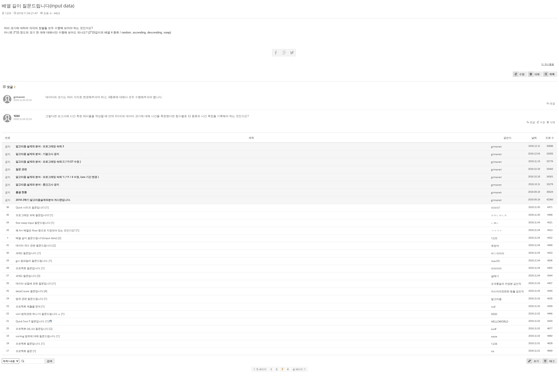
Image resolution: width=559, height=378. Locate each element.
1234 (494, 344)
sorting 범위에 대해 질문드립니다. (36, 336)
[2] (59, 238)
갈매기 (495, 276)
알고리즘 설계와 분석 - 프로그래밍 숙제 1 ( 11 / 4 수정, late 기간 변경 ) (57, 177)
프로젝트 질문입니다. (28, 268)
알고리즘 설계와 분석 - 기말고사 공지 (37, 154)
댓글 (552, 103)
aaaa (494, 336)
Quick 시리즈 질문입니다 (30, 207)
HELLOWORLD (499, 321)
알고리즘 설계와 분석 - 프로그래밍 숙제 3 (40, 146)
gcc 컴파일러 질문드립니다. (32, 261)
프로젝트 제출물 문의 (28, 306)
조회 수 (549, 138)
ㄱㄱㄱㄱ (496, 230)
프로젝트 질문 (24, 351)
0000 (494, 314)
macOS (495, 261)
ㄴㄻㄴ (495, 223)
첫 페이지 (260, 369)
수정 (521, 74)
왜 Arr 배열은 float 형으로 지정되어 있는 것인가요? (45, 230)
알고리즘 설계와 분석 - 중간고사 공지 (37, 184)
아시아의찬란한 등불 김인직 (507, 291)
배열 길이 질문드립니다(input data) (38, 6)
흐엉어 (495, 246)
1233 (494, 238)
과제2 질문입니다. (26, 253)
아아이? (495, 208)
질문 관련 (21, 169)
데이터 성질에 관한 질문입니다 (34, 283)
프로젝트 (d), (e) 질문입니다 (32, 329)
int (492, 351)
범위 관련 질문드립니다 (29, 299)
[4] (45, 291)
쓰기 (536, 361)
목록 (552, 74)
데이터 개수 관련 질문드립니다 (34, 245)
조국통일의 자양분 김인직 (506, 284)
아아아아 (496, 268)
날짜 (534, 138)
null (493, 307)
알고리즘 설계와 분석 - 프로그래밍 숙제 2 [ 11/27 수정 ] (48, 161)
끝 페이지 (298, 369)
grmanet (19, 97)
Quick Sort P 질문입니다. (30, 321)
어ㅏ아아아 (497, 253)
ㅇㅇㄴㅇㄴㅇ (499, 215)
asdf (493, 329)
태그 (552, 361)
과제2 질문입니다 (26, 276)
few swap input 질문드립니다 (33, 223)
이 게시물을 (547, 64)
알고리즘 (496, 299)
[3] (38, 276)
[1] (47, 207)
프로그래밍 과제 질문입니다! (32, 215)
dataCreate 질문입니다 (29, 291)
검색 (49, 361)
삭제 (537, 74)
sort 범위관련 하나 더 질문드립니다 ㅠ (38, 314)
